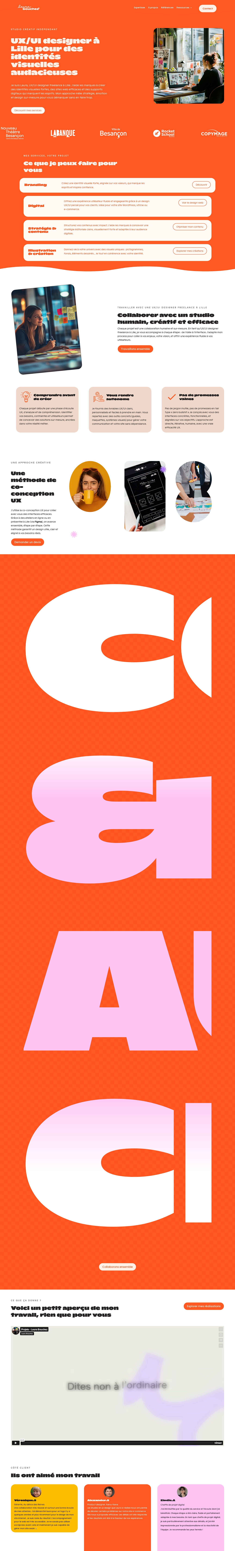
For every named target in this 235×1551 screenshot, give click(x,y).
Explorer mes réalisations (204, 1306)
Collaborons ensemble (117, 1267)
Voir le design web (192, 202)
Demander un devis (27, 542)
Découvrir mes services (27, 110)
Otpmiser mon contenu (189, 226)
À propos (153, 7)
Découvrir (201, 184)
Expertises (139, 7)
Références (167, 7)
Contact (208, 8)
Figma (38, 521)
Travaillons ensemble (135, 349)
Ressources (183, 7)
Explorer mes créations (190, 250)
